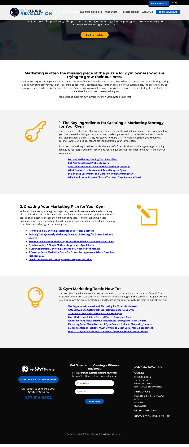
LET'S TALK (94, 35)
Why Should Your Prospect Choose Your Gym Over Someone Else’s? (104, 177)
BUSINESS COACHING (91, 12)
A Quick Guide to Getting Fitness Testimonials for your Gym (101, 309)
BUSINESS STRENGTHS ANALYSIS (149, 396)
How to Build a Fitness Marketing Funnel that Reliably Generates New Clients (71, 241)
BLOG (136, 399)
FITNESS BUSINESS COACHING (148, 386)
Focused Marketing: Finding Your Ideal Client (92, 159)
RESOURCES (111, 12)
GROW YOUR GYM (168, 12)
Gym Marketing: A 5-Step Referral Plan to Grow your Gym (99, 317)
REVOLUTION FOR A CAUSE (152, 416)
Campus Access (159, 3)
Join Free (94, 401)
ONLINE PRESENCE (143, 383)
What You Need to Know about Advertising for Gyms (97, 170)
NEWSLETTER (140, 405)
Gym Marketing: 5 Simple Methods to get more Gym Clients (61, 245)
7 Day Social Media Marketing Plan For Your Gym (95, 313)
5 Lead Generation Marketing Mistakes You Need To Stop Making (64, 248)
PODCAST (138, 402)
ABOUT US (147, 12)
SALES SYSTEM (141, 380)
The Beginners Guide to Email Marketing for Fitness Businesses (102, 306)
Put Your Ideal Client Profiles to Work (88, 162)
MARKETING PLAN (142, 377)
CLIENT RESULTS (131, 12)
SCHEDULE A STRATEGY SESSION (38, 379)
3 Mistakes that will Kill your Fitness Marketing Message (99, 166)
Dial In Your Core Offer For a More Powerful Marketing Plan (100, 173)
